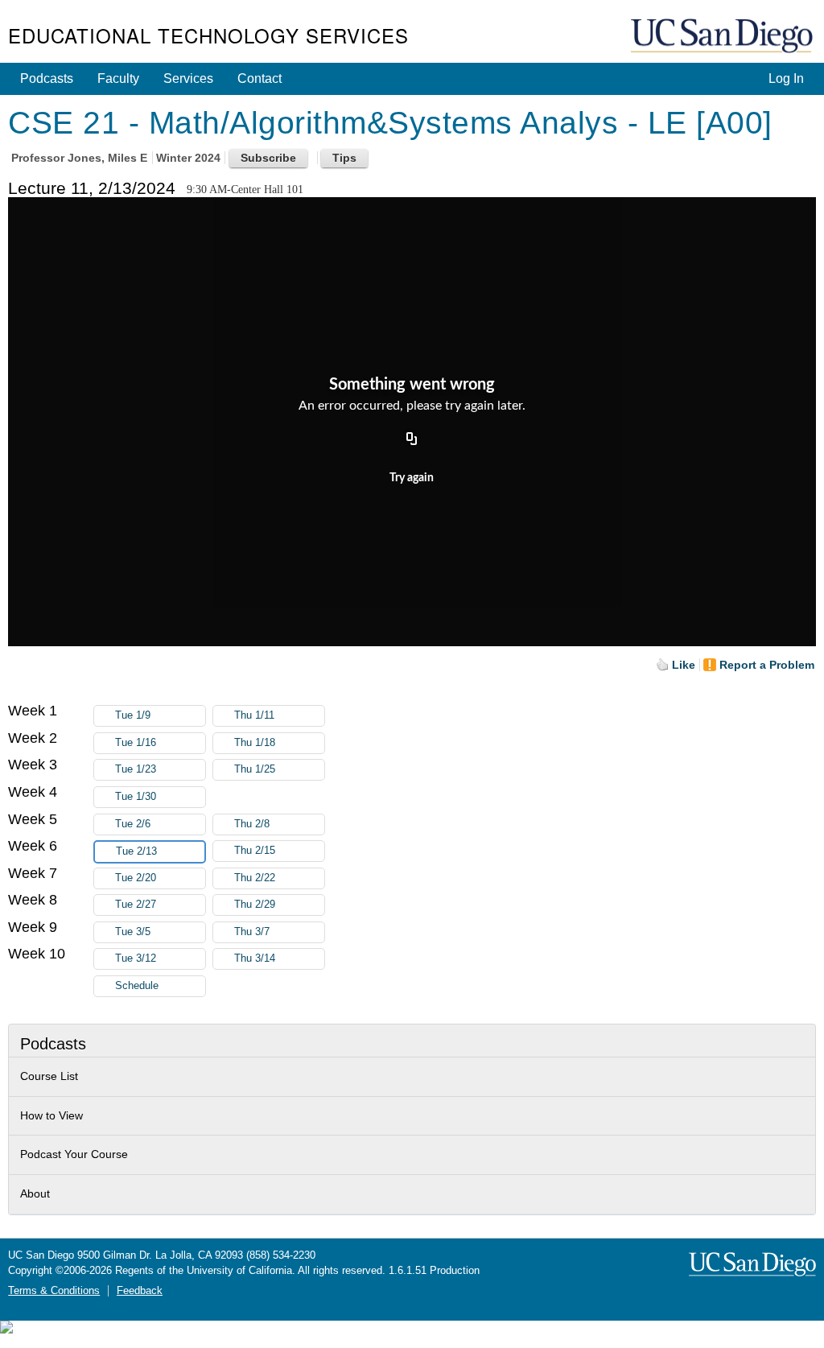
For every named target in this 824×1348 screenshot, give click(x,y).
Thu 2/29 (254, 904)
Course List (49, 1076)
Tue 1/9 (132, 715)
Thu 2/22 (254, 878)
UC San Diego (723, 36)
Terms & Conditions (54, 1290)
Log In (786, 78)
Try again (411, 478)
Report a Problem (766, 664)
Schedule (137, 985)
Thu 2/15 (254, 850)
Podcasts (46, 78)
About (35, 1193)
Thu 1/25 (254, 769)
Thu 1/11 (254, 715)
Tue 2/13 (136, 851)
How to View (51, 1115)
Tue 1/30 (135, 796)
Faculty (118, 78)
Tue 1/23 (135, 769)
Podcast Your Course (74, 1154)
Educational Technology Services (208, 35)
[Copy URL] (412, 440)
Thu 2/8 (252, 824)
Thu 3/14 (254, 958)
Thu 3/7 (252, 932)
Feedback (140, 1290)
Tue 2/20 (135, 878)
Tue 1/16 (135, 742)
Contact (259, 78)
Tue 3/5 (132, 932)
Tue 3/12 (135, 958)
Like (683, 664)
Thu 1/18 (254, 742)
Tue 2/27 (135, 904)
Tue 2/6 (132, 824)
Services (188, 78)
